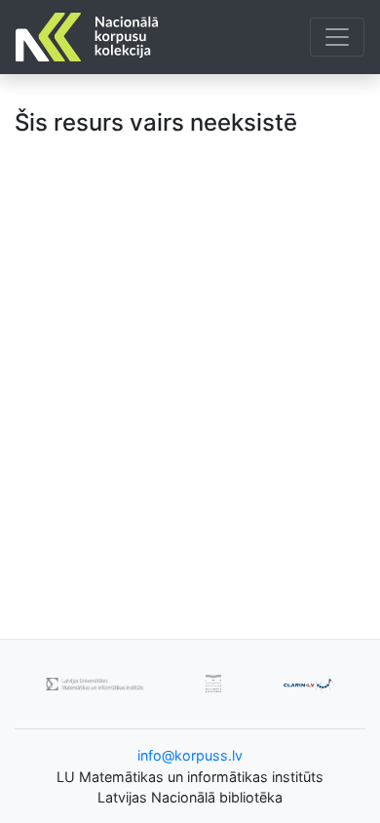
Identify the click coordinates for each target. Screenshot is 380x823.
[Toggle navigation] (337, 37)
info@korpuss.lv (190, 755)
